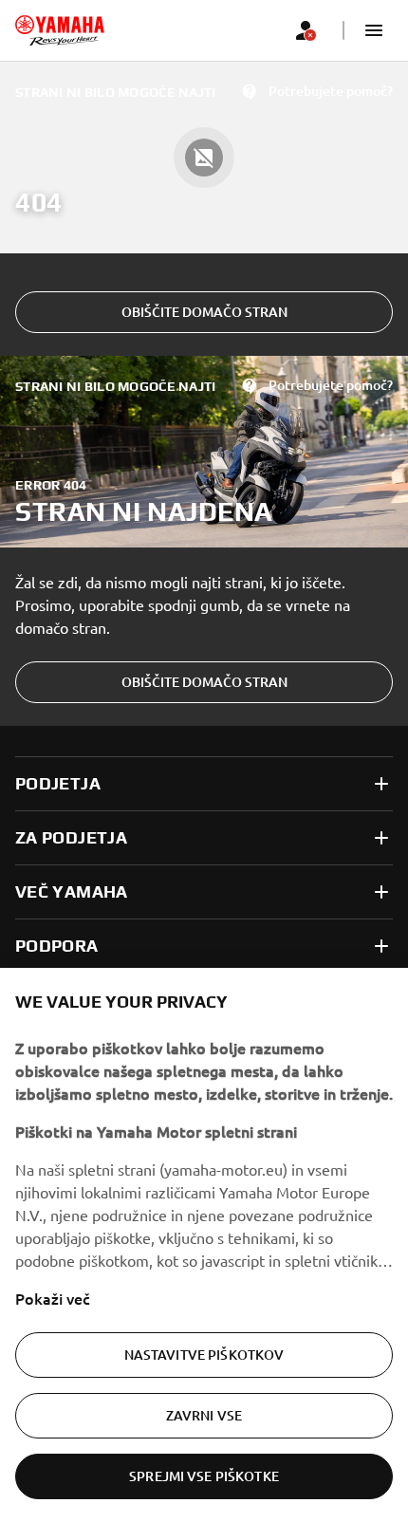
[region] (204, 1245)
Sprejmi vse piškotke (204, 1476)
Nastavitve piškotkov (204, 1355)
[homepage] (59, 30)
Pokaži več (52, 1298)
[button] (374, 30)
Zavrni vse (204, 1415)
